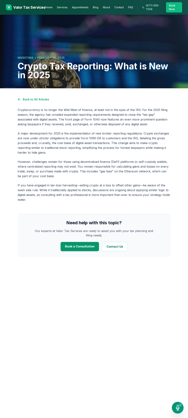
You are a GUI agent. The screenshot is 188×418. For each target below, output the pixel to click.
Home (49, 7)
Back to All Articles (36, 99)
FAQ (130, 7)
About (106, 7)
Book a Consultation (80, 246)
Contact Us (114, 246)
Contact (119, 7)
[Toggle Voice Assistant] (178, 408)
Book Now (172, 7)
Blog (95, 7)
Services (62, 7)
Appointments (80, 7)
